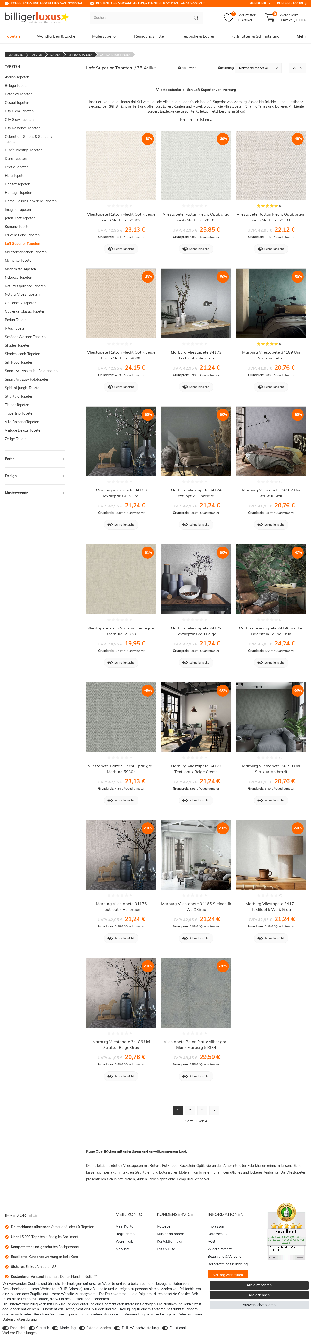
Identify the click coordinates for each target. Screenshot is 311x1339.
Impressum (216, 1226)
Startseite (16, 54)
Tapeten (12, 36)
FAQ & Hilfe (166, 1249)
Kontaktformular (169, 1241)
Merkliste (123, 1249)
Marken (55, 54)
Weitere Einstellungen (19, 1333)
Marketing (68, 1328)
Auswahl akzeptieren (259, 1305)
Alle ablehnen (259, 1295)
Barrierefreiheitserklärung (228, 1264)
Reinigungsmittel (149, 36)
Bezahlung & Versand (224, 1256)
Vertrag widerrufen (228, 1275)
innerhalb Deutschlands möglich (150, 3)
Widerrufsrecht (220, 1249)
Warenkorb (124, 1241)
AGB (211, 1241)
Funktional (178, 1328)
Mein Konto (258, 3)
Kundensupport (290, 3)
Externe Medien (98, 1328)
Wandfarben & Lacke (56, 36)
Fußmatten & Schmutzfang (255, 36)
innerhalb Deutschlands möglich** (54, 1276)
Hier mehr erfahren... (196, 119)
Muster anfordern (170, 1234)
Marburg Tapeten (80, 54)
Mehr (301, 36)
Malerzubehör (104, 36)
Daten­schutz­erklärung (19, 1319)
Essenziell (17, 1328)
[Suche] (196, 18)
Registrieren (125, 1234)
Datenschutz (217, 1234)
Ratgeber (164, 1226)
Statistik (42, 1328)
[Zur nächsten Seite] (214, 1110)
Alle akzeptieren (259, 1285)
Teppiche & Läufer (198, 36)
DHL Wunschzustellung (140, 1328)
